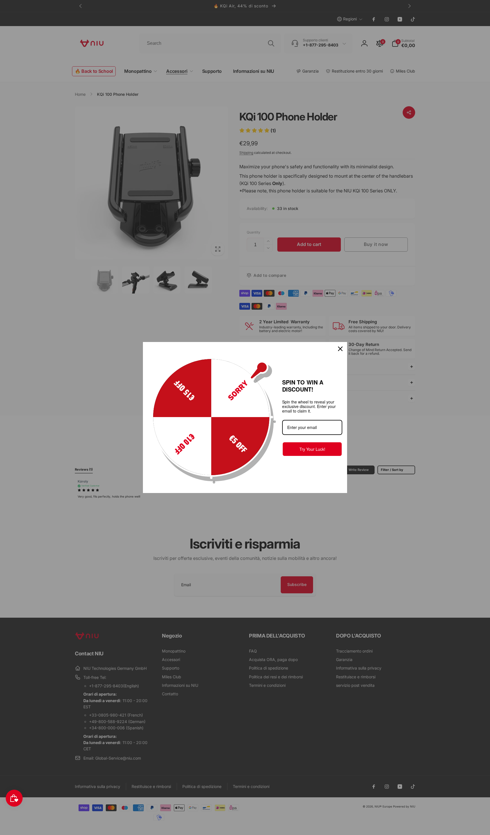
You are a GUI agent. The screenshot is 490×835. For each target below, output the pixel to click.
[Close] (340, 349)
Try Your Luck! (312, 449)
